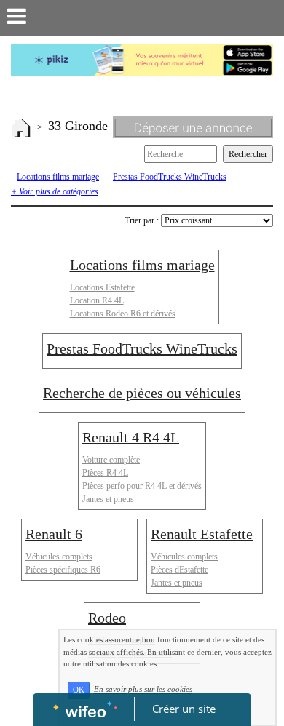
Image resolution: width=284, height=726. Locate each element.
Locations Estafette (102, 287)
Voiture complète (111, 460)
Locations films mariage (58, 177)
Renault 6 (53, 534)
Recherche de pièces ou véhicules (142, 393)
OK (78, 690)
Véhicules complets (58, 556)
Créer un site (184, 708)
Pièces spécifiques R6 (62, 570)
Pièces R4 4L (105, 473)
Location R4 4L (97, 300)
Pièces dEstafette (179, 570)
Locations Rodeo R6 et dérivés (122, 313)
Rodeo (107, 618)
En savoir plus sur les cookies (143, 689)
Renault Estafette (202, 534)
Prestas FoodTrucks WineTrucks (169, 177)
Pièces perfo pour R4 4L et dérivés (142, 486)
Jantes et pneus (108, 499)
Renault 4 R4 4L (130, 437)
